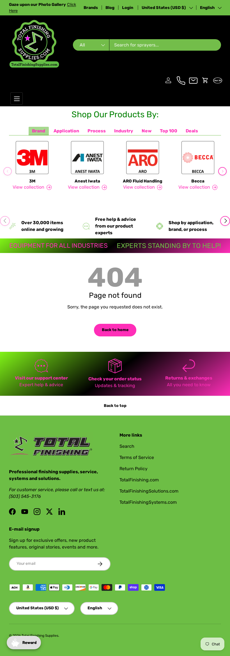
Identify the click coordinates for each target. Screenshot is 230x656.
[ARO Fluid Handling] (142, 157)
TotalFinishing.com (139, 479)
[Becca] (198, 157)
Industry (123, 130)
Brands (91, 7)
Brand (38, 130)
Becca (197, 181)
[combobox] (147, 45)
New (146, 130)
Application (66, 130)
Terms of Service (136, 457)
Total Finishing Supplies (40, 636)
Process (97, 130)
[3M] (32, 157)
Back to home (115, 329)
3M (32, 181)
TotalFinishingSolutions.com (148, 491)
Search (126, 446)
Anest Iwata (87, 181)
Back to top (115, 405)
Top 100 (168, 130)
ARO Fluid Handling (142, 181)
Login (128, 7)
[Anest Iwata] (87, 157)
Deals (192, 130)
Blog (109, 7)
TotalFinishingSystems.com (148, 502)
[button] (205, 80)
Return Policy (133, 468)
